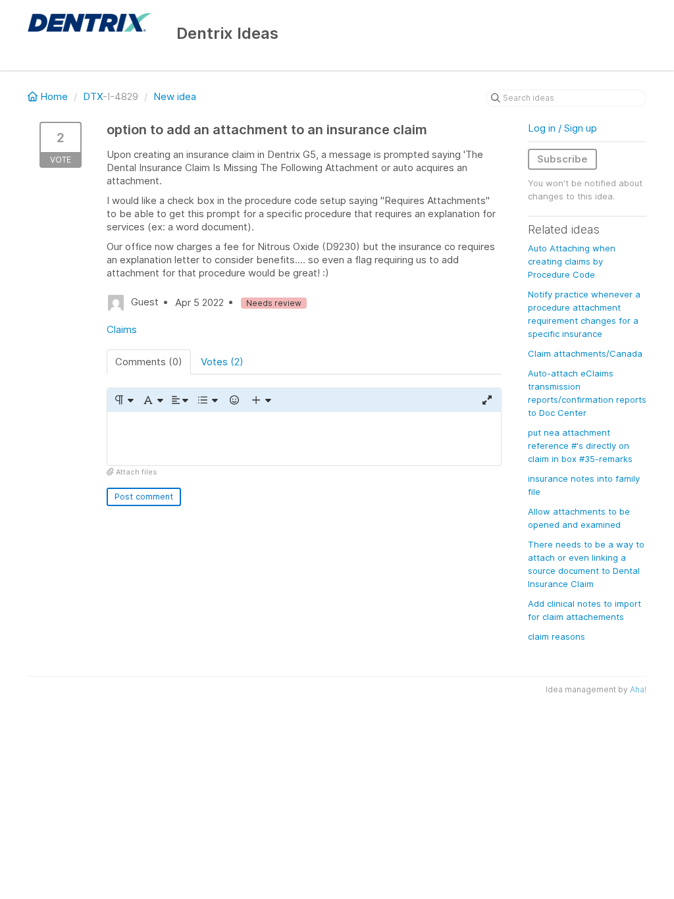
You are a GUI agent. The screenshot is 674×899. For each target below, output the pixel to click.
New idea (174, 96)
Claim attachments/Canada (585, 353)
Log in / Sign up (562, 128)
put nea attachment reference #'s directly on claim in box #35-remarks (580, 445)
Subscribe (562, 159)
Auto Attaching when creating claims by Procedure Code (571, 261)
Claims (122, 329)
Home (54, 96)
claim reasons (556, 636)
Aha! (638, 689)
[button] (123, 400)
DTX (93, 96)
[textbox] (304, 439)
